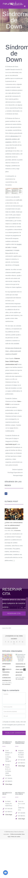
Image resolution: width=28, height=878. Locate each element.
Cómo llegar (8, 784)
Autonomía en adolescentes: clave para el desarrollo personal (20, 669)
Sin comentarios (6, 684)
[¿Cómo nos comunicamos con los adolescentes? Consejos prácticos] (14, 514)
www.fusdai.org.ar (10, 444)
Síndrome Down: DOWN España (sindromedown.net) (12, 361)
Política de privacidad (16, 834)
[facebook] (6, 493)
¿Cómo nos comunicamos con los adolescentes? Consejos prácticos (14, 525)
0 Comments (17, 530)
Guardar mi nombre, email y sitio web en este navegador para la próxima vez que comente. (14, 724)
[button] (3, 669)
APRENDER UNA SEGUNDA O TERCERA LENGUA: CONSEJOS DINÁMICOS (6, 672)
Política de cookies (15, 836)
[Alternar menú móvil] (25, 6)
